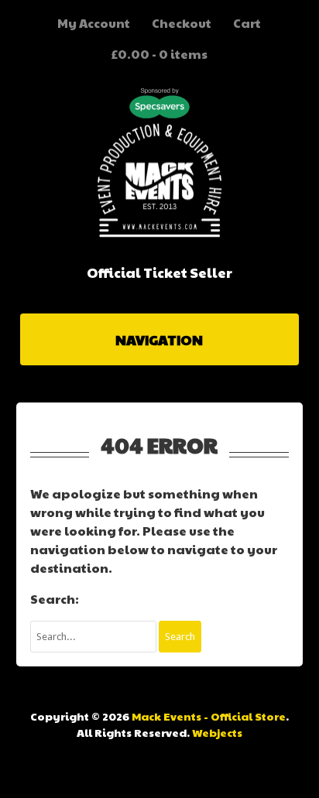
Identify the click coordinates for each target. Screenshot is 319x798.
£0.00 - (159, 54)
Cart (247, 23)
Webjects (217, 732)
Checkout (181, 23)
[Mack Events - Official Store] (159, 233)
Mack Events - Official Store (209, 716)
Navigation (159, 339)
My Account (93, 23)
